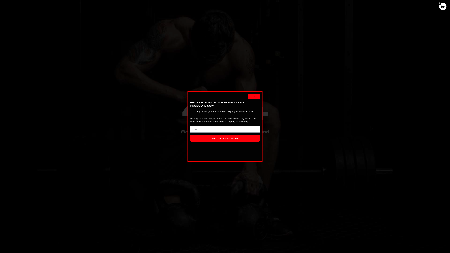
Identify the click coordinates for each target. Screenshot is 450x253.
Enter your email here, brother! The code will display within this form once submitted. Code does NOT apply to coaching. (223, 120)
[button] (254, 96)
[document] (225, 126)
